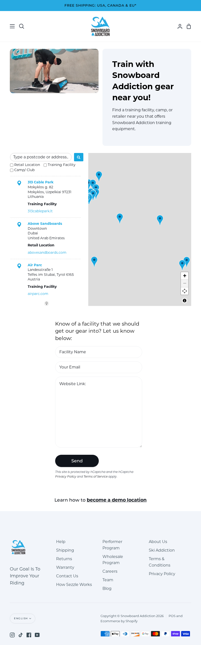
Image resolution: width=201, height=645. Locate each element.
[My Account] (178, 26)
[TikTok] (20, 634)
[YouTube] (37, 634)
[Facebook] (28, 634)
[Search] (78, 157)
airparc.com (38, 293)
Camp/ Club (24, 170)
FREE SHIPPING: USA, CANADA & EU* (100, 5)
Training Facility (61, 165)
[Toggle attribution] (185, 301)
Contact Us (67, 576)
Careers (109, 571)
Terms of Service (96, 476)
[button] (186, 262)
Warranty (65, 567)
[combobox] (41, 157)
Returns (64, 558)
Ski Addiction (162, 550)
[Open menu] (7, 26)
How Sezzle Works (74, 584)
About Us (158, 541)
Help (60, 541)
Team (107, 580)
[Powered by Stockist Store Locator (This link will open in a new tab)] (46, 303)
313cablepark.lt (40, 211)
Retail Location (27, 165)
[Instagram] (12, 634)
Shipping (65, 550)
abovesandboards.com (47, 252)
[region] (139, 229)
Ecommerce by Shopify (119, 621)
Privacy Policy (65, 476)
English (21, 618)
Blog (107, 588)
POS (172, 616)
